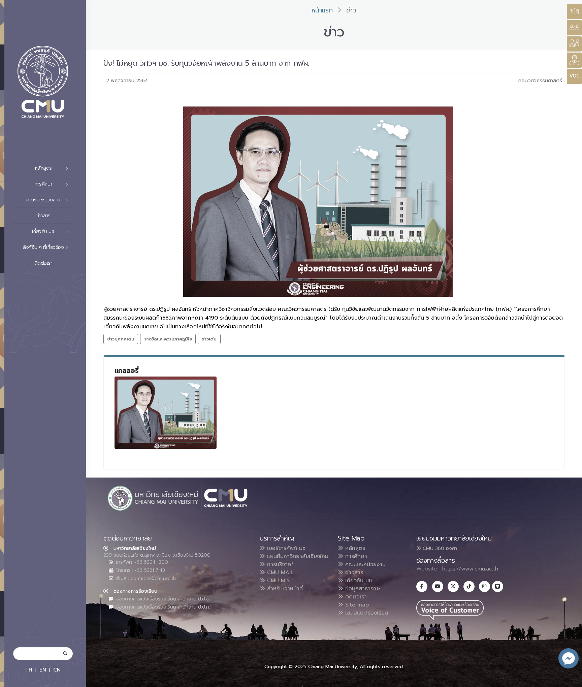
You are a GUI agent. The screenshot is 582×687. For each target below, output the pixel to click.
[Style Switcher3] (574, 11)
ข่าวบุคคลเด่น (120, 339)
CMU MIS (277, 581)
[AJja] (166, 413)
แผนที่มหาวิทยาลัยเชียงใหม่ (296, 556)
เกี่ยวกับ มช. (358, 581)
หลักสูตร (354, 548)
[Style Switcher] (574, 27)
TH (28, 670)
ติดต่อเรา (43, 263)
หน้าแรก (322, 10)
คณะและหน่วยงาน (364, 564)
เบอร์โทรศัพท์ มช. (285, 548)
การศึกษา (355, 556)
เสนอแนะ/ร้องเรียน (365, 613)
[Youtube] (437, 586)
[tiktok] (469, 586)
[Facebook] (421, 586)
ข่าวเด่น (209, 339)
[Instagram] (484, 586)
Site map (356, 605)
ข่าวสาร (353, 572)
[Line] (497, 586)
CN (57, 670)
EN (42, 670)
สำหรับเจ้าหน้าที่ (284, 589)
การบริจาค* (279, 564)
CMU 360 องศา (439, 548)
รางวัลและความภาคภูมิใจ (168, 339)
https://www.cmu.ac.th (470, 569)
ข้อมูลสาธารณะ (361, 589)
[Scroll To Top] (570, 679)
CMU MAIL (279, 572)
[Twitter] (453, 586)
